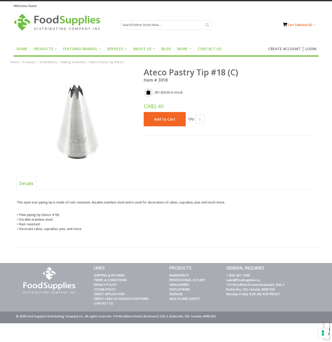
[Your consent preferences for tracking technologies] (323, 333)
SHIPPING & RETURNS (109, 275)
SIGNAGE (176, 294)
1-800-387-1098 (238, 275)
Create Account (284, 48)
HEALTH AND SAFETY (184, 299)
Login (310, 48)
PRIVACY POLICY (105, 284)
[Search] (207, 25)
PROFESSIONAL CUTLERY (187, 280)
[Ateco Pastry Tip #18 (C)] (77, 69)
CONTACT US (103, 303)
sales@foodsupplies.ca (243, 280)
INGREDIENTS (179, 275)
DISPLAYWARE (179, 289)
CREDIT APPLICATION (109, 294)
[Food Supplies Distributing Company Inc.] (58, 25)
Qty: (191, 119)
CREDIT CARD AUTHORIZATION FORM (121, 299)
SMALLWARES (179, 284)
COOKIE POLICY (105, 289)
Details (26, 183)
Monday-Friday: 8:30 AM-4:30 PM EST (253, 294)
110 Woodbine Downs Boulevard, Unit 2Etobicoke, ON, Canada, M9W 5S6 (255, 287)
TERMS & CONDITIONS (110, 280)
